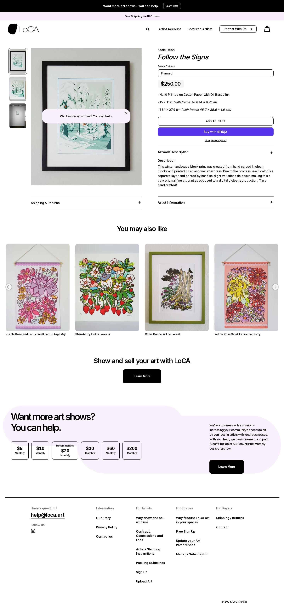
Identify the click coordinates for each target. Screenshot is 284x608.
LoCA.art (238, 601)
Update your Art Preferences (188, 543)
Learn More (172, 6)
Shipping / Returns (230, 518)
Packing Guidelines (150, 563)
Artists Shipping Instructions (148, 551)
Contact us (104, 536)
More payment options (215, 140)
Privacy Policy (106, 527)
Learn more (142, 376)
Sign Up (141, 572)
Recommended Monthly (65, 450)
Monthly (20, 450)
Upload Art (144, 581)
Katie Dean (166, 50)
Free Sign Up (185, 531)
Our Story (103, 518)
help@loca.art (48, 515)
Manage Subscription (192, 554)
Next (276, 284)
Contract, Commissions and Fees (149, 535)
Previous (6, 284)
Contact (222, 527)
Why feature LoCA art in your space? (192, 520)
